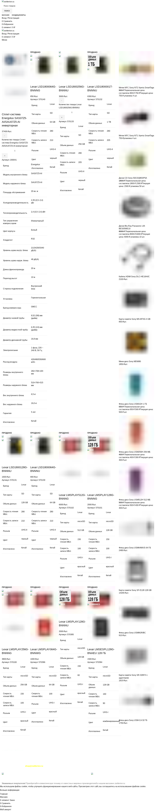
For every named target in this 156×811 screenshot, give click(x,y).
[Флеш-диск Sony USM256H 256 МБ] (136, 433)
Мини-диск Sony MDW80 (130, 361)
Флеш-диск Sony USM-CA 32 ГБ (133, 720)
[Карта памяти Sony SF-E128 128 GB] (136, 571)
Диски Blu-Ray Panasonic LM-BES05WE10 (132, 227)
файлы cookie (21, 786)
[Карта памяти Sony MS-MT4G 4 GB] (136, 300)
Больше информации (9, 790)
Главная (5, 49)
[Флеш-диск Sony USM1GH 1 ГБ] (136, 385)
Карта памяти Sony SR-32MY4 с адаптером (133, 676)
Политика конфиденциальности (44, 763)
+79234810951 (34, 757)
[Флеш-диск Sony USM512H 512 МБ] (136, 481)
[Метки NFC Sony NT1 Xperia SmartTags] (136, 116)
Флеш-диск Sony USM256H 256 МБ (134, 452)
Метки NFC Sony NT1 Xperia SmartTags (136, 136)
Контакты (6, 763)
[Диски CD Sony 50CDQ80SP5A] (136, 159)
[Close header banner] (3, 779)
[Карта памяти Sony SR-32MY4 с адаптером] (136, 656)
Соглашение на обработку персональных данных (106, 763)
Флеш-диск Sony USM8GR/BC (132, 633)
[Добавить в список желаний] (18, 109)
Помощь (64, 763)
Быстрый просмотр (11, 109)
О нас (23, 774)
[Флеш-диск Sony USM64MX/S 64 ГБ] (136, 529)
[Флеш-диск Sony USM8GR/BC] (136, 614)
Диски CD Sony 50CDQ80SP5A (133, 178)
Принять (25, 790)
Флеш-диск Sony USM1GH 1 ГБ (133, 404)
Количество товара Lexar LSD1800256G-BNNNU (70, 106)
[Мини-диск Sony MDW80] (136, 342)
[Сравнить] (5, 109)
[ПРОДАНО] (44, 65)
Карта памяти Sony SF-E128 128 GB (135, 590)
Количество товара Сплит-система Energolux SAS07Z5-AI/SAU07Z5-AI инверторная (15, 143)
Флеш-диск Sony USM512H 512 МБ (134, 500)
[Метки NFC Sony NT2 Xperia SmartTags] (136, 69)
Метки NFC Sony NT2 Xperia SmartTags (136, 88)
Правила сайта (76, 763)
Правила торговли (20, 763)
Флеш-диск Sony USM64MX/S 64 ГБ (135, 548)
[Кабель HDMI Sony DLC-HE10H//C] (136, 257)
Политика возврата (139, 763)
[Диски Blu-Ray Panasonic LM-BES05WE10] (136, 207)
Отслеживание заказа (12, 766)
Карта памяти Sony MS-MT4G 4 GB (134, 319)
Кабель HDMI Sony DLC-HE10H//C (134, 277)
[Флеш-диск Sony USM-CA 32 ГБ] (136, 701)
